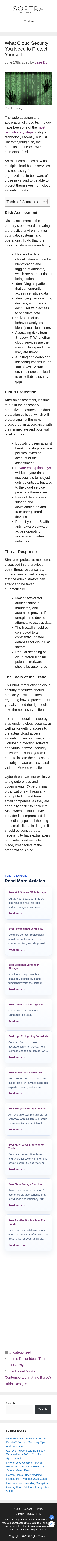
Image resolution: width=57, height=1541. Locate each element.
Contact (28, 1508)
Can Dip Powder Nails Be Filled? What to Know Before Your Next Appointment (25, 1454)
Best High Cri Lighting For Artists (28, 1036)
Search (10, 1403)
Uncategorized (20, 1352)
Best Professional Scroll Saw (25, 928)
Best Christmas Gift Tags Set (25, 1004)
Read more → (16, 913)
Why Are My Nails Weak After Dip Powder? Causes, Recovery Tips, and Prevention (26, 1442)
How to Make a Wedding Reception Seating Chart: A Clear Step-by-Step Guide (27, 1487)
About (17, 1508)
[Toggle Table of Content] (43, 201)
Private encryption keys (33, 468)
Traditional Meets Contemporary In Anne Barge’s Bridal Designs (28, 1377)
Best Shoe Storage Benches (25, 1184)
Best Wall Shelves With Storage (27, 892)
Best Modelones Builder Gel (25, 1072)
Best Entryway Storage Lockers (27, 1108)
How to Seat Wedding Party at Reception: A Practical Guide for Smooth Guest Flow (25, 1466)
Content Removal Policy (28, 1513)
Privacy (39, 1508)
